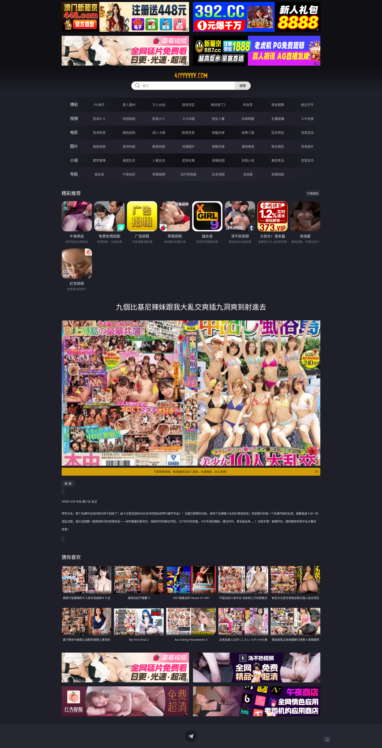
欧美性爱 (188, 132)
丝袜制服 (248, 118)
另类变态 (307, 132)
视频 (74, 118)
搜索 (243, 85)
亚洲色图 (129, 146)
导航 (74, 174)
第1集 (68, 483)
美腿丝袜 (218, 146)
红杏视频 (218, 174)
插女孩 (99, 174)
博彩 (74, 104)
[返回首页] (327, 739)
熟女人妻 (218, 118)
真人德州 (129, 105)
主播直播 (277, 118)
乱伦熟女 (277, 132)
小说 (74, 160)
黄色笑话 (277, 160)
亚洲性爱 (99, 132)
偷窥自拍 (99, 146)
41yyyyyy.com (191, 76)
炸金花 (248, 105)
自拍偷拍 (129, 118)
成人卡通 (158, 132)
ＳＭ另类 (307, 118)
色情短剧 (277, 174)
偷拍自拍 (129, 132)
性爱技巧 (307, 160)
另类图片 (307, 146)
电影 (74, 132)
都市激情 (99, 160)
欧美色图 (158, 146)
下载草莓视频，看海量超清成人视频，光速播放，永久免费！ (191, 471)
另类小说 (248, 160)
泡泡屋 (248, 174)
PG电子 (99, 105)
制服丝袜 (218, 132)
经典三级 (248, 132)
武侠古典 (188, 160)
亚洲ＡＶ (99, 118)
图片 (74, 146)
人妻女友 (158, 160)
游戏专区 (188, 105)
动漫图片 (188, 146)
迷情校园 (218, 160)
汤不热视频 (188, 174)
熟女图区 (277, 146)
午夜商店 (129, 174)
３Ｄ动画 (188, 118)
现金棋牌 (277, 105)
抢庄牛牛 (307, 105)
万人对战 (158, 105)
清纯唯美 (248, 146)
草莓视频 (158, 174)
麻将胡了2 (218, 105)
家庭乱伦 (129, 160)
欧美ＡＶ (158, 118)
